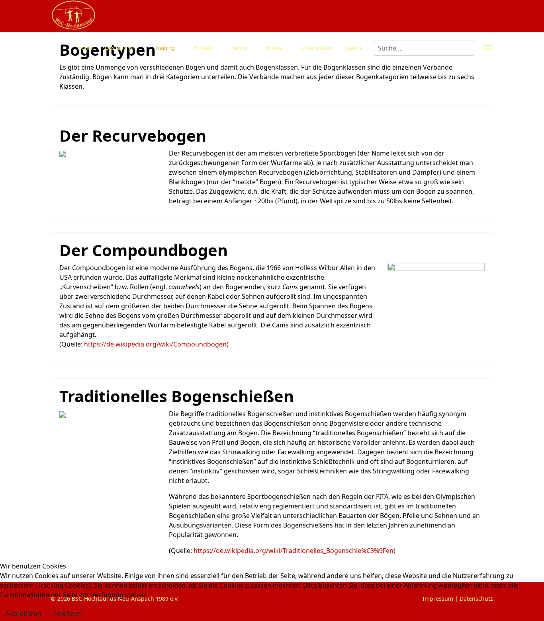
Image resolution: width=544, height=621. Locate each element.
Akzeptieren (23, 613)
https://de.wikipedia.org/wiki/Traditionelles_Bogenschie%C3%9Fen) (294, 550)
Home (85, 48)
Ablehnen (67, 613)
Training (165, 48)
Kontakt (203, 48)
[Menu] (488, 48)
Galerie (353, 48)
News (239, 48)
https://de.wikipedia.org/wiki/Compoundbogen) (156, 344)
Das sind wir (120, 48)
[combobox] (424, 48)
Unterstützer (317, 48)
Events (273, 48)
